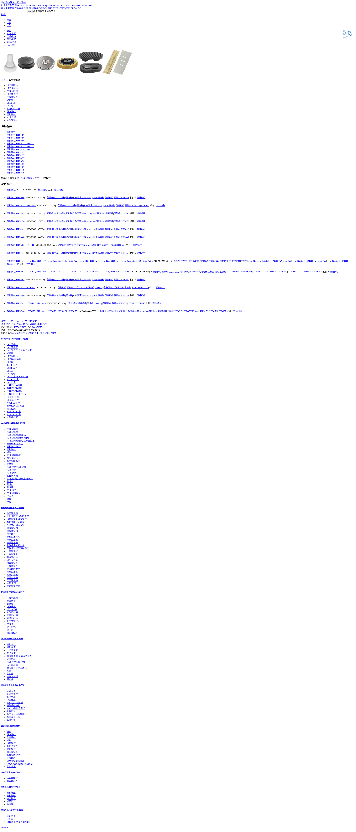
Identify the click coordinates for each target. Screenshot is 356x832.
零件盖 (10, 673)
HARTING (24, 5)
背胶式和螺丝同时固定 (18, 548)
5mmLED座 (12, 368)
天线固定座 (12, 580)
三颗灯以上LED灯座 (17, 394)
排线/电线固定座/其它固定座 (12, 508)
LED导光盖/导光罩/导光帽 (19, 350)
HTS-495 (125, 213)
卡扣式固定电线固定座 (18, 516)
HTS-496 (125, 197)
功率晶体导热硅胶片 (17, 714)
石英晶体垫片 (13, 705)
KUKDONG (74, 5)
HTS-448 (125, 237)
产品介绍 (20, 324)
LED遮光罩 (12, 347)
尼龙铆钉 (11, 111)
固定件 (10, 679)
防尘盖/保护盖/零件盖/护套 (12, 639)
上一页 (9, 321)
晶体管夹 (11, 720)
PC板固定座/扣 (14, 455)
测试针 (10, 481)
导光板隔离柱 (13, 461)
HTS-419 (269, 261)
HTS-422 (296, 261)
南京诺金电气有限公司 (23, 333)
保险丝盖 (11, 644)
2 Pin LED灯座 (14, 411)
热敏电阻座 (12, 778)
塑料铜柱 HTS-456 (15, 161)
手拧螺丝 (11, 804)
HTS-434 (318, 271)
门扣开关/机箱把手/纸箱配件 (12, 810)
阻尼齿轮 (4, 827)
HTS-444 (132, 303)
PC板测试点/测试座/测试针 (20, 478)
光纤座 (10, 353)
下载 (9, 22)
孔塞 (9, 670)
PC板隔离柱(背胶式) (16, 435)
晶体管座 (11, 697)
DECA (44, 8)
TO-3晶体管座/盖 (15, 702)
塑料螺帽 (11, 795)
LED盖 (10, 371)
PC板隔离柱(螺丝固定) (18, 438)
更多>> (4, 80)
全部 (9, 25)
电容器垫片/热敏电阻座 (10, 772)
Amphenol (47, 5)
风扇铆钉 (11, 737)
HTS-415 (300, 271)
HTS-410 (257, 271)
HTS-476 (213, 311)
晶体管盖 (11, 691)
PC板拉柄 (11, 470)
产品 (9, 19)
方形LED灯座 (13, 403)
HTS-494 (145, 205)
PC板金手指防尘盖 (16, 662)
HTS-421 (287, 261)
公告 (13, 324)
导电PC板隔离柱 (15, 443)
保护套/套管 (12, 676)
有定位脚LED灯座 (15, 406)
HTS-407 (231, 271)
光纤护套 (11, 659)
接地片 (10, 496)
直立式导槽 (12, 475)
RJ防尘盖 (11, 653)
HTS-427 (339, 261)
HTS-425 (322, 261)
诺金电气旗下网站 (10, 5)
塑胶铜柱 (51, 197)
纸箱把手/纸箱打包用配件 (19, 821)
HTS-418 (261, 261)
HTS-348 (178, 311)
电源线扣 (11, 601)
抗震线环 (11, 758)
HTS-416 (309, 271)
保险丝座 (11, 647)
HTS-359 (144, 287)
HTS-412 (274, 271)
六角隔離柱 (98, 197)
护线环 (10, 603)
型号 (3, 14)
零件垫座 (11, 766)
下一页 (28, 321)
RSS (45, 324)
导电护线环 (12, 627)
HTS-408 (239, 271)
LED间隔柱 (12, 85)
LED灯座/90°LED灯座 (17, 376)
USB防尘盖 (12, 650)
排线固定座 (12, 97)
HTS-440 (121, 245)
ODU (65, 5)
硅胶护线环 (12, 618)
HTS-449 (125, 229)
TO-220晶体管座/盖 (16, 708)
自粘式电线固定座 (15, 522)
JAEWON (57, 5)
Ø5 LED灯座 (13, 400)
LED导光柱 (12, 94)
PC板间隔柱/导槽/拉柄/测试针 (13, 423)
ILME (33, 5)
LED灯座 (11, 103)
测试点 (10, 484)
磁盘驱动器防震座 (15, 761)
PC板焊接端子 (14, 493)
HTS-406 (112, 245)
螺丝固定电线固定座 (17, 519)
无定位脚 (11, 408)
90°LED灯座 (13, 379)
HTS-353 (136, 287)
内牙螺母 (11, 798)
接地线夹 (11, 534)
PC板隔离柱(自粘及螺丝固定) (21, 441)
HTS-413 (283, 271)
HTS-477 (222, 311)
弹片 (9, 499)
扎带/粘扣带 (12, 598)
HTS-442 (195, 311)
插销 (9, 731)
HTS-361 (125, 279)
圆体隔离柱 (12, 458)
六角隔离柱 (78, 197)
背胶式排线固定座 (15, 545)
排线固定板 (12, 551)
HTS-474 (136, 205)
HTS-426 (331, 261)
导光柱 (10, 100)
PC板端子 (11, 490)
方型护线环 (12, 612)
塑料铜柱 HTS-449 (15, 170)
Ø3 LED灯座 (13, 397)
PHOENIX (53, 8)
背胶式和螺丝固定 (15, 525)
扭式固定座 (12, 563)
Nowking (88, 197)
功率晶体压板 (13, 717)
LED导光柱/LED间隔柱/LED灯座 (14, 339)
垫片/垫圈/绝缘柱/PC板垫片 (20, 763)
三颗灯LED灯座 (14, 391)
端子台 (10, 630)
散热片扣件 (12, 746)
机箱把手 (11, 816)
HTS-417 (252, 261)
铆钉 (9, 740)
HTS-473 (204, 311)
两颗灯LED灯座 (14, 388)
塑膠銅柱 (109, 197)
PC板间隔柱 (12, 429)
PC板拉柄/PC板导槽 (16, 467)
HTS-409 (248, 271)
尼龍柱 (117, 197)
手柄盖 (10, 819)
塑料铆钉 (11, 749)
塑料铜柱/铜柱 (14, 446)
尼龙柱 (69, 197)
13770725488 (20, 327)
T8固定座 (11, 583)
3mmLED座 (12, 365)
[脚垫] (68, 75)
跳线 (9, 502)
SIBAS (39, 5)
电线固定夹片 (13, 537)
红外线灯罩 (12, 417)
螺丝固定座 (12, 752)
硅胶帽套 (11, 711)
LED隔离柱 (12, 88)
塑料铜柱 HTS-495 (15, 152)
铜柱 (9, 452)
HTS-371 (125, 253)
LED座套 (11, 373)
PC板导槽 (11, 117)
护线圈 (10, 624)
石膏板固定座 (13, 755)
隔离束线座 (12, 560)
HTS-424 (313, 261)
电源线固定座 (13, 569)
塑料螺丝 (11, 792)
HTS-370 (187, 311)
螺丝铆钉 (11, 743)
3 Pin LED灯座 (14, 414)
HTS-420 (278, 261)
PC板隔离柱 (12, 91)
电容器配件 (12, 781)
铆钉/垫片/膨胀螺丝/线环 (11, 726)
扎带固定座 (12, 566)
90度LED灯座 (13, 108)
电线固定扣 (12, 528)
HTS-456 (125, 221)
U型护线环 (12, 609)
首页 (3, 321)
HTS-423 (304, 261)
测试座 (10, 487)
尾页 (34, 321)
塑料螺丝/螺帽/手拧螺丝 (10, 787)
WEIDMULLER (66, 8)
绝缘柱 (10, 464)
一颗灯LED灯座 (14, 385)
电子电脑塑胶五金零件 (12, 8)
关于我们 (5, 324)
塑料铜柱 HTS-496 (15, 135)
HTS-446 (125, 295)
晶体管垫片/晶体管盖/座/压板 (12, 685)
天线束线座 (12, 577)
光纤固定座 (12, 572)
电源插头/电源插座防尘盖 (19, 656)
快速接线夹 (12, 633)
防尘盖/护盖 (12, 665)
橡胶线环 (11, 606)
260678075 (37, 327)
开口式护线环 (13, 621)
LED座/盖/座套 (14, 359)
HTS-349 (123, 303)
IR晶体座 (11, 699)
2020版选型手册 (34, 324)
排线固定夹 (12, 554)
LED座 (10, 106)
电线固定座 (12, 513)
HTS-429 (14, 264)
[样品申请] (346, 41)
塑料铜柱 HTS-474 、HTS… (20, 143)
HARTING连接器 (32, 8)
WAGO (77, 8)
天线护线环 (12, 615)
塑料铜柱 (11, 114)
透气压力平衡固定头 (17, 668)
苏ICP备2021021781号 (45, 333)
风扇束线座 (12, 574)
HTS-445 (141, 303)
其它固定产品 (13, 586)
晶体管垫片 (12, 120)
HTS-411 (266, 271)
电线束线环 (12, 557)
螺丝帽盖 (11, 801)
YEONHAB (86, 5)
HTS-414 (292, 271)
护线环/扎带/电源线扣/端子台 (12, 592)
